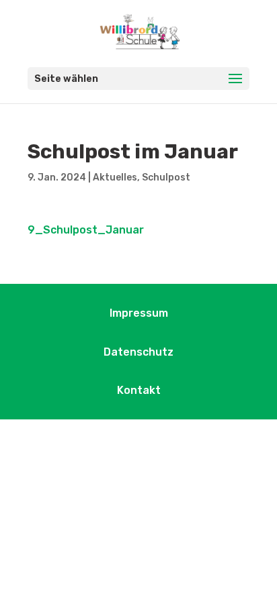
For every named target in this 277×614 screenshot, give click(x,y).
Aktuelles (115, 177)
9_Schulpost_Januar (86, 229)
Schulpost (166, 177)
